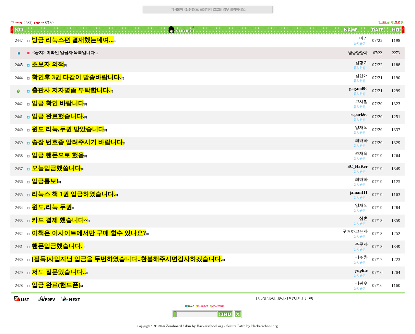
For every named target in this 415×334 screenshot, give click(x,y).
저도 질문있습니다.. (59, 271)
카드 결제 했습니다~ (60, 219)
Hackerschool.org (210, 326)
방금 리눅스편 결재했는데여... (73, 39)
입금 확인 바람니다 (58, 103)
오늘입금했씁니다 (56, 168)
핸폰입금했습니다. (57, 245)
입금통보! (45, 181)
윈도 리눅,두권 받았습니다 (68, 129)
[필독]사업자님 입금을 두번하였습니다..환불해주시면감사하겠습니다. (127, 258)
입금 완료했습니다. (58, 116)
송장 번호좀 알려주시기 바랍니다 (77, 142)
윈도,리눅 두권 (52, 207)
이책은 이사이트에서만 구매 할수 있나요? (89, 232)
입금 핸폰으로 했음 (58, 155)
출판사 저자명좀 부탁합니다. (71, 90)
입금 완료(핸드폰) (56, 284)
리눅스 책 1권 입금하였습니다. (73, 194)
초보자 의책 (48, 64)
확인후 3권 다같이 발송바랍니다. (77, 77)
